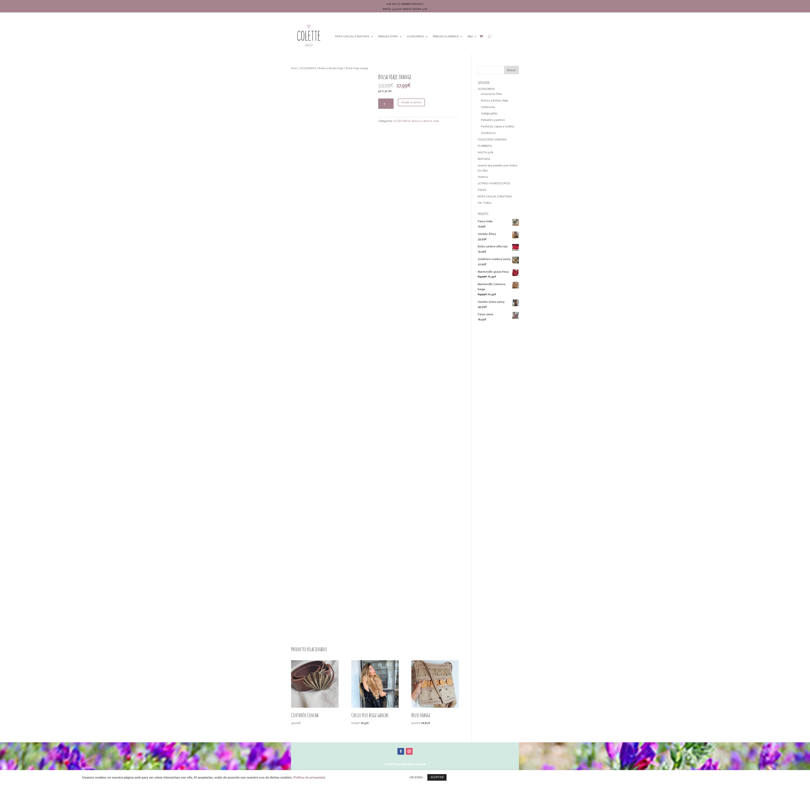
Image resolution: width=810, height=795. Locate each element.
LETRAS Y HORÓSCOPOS (494, 183)
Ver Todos (484, 203)
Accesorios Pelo (491, 94)
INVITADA (484, 159)
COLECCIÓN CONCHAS (492, 139)
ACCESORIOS (415, 36)
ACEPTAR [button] (437, 777)
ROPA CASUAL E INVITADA (352, 36)
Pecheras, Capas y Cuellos (497, 126)
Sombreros (488, 133)
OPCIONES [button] (416, 777)
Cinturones (488, 107)
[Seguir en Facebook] (400, 751)
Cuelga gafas (489, 113)
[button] (365, 80)
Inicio (294, 68)
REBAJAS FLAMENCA (446, 36)
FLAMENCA (485, 146)
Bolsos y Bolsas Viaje (331, 68)
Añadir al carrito (411, 102)
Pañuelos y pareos (493, 120)
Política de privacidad (309, 777)
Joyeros (483, 177)
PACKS (482, 190)
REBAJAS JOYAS (388, 36)
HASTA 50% (485, 152)
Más (470, 36)
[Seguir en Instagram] (409, 751)
